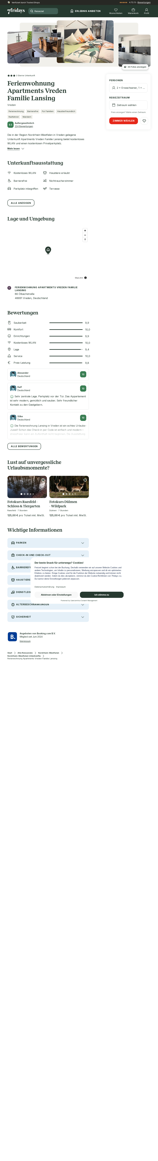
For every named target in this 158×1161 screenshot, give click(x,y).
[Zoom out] (85, 235)
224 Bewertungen (24, 126)
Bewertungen (144, 2)
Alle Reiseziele (25, 653)
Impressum (25, 641)
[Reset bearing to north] (85, 239)
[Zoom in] (85, 230)
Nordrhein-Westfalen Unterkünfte (24, 656)
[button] (13, 148)
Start (9, 653)
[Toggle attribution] (85, 278)
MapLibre (79, 277)
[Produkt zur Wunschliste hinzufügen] (43, 480)
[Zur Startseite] (16, 11)
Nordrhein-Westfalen (48, 653)
